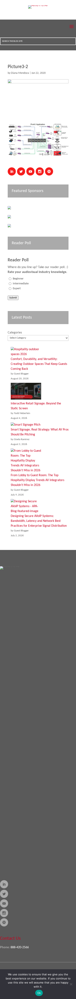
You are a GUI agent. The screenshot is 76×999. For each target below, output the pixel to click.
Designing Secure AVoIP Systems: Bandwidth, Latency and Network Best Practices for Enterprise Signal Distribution (39, 521)
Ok (39, 993)
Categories (15, 332)
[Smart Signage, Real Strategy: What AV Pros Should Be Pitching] (25, 424)
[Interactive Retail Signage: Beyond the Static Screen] (26, 392)
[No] (71, 984)
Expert (17, 288)
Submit (13, 297)
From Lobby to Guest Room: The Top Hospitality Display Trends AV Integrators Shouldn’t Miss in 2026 (37, 480)
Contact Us (10, 938)
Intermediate (21, 283)
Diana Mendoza (20, 73)
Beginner (18, 278)
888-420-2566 (20, 947)
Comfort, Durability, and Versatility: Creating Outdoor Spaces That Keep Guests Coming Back (39, 364)
